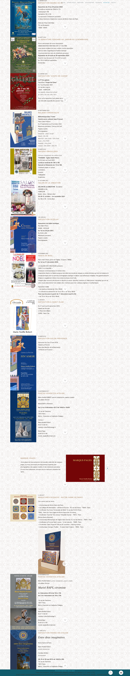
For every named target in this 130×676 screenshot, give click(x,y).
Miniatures (80, 2)
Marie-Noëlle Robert (20, 3)
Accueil (63, 2)
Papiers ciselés (71, 2)
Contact (113, 2)
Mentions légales (71, 670)
